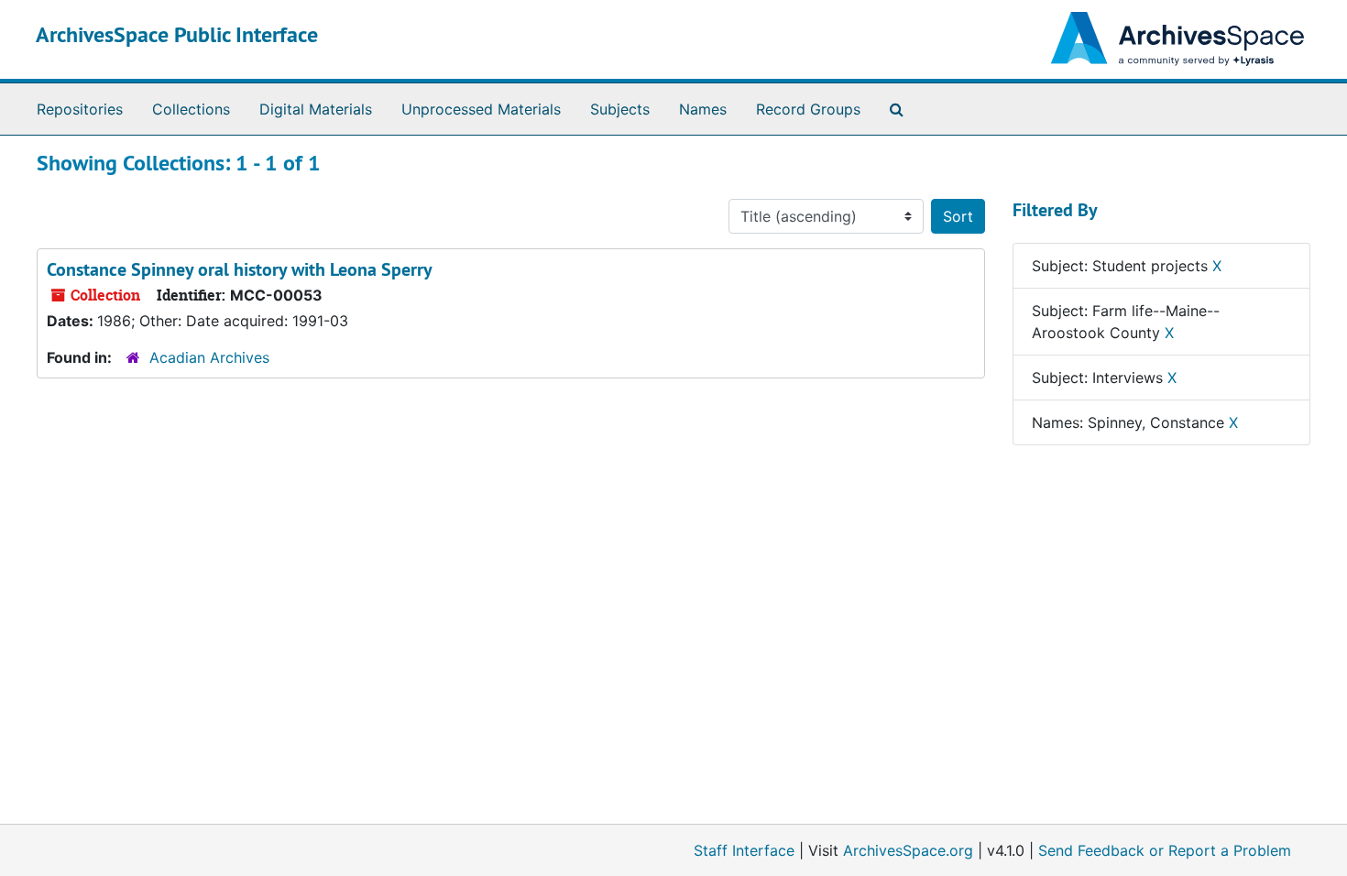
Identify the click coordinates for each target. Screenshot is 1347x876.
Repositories (80, 109)
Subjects (620, 109)
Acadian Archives (209, 357)
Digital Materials (315, 109)
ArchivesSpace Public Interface (177, 34)
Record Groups (808, 109)
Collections (191, 109)
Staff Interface (744, 850)
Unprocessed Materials (481, 109)
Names (703, 109)
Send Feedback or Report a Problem (1164, 850)
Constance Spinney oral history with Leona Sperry (240, 269)
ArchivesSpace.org (908, 850)
